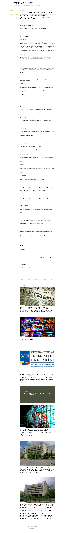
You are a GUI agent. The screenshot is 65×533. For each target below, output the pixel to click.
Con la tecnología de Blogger (33, 526)
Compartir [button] (11, 10)
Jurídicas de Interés (23, 3)
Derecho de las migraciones (14, 14)
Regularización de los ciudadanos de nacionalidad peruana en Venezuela (14, 16)
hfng (35, 528)
